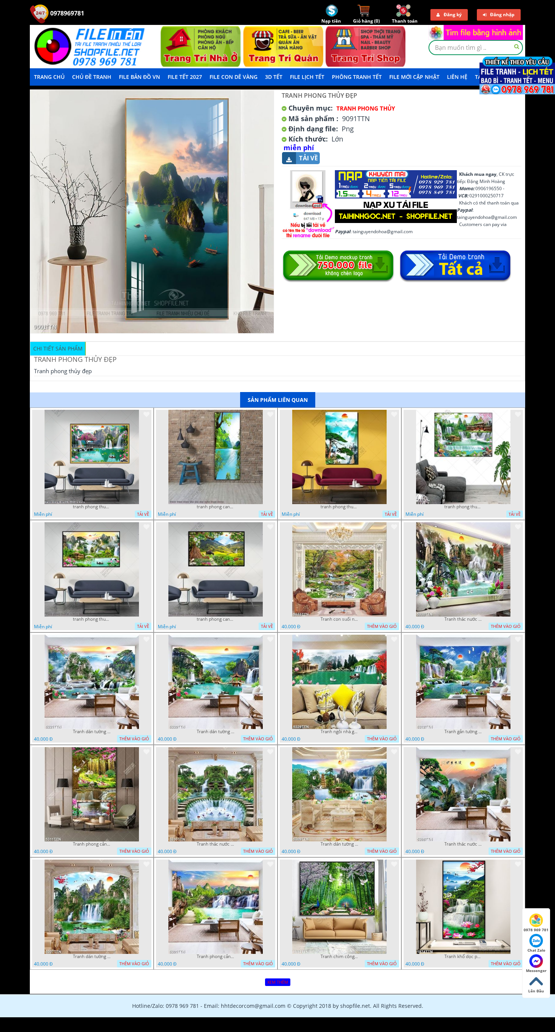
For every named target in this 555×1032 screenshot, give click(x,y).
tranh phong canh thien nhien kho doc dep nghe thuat (215, 506)
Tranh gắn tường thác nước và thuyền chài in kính (463, 731)
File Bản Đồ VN (139, 76)
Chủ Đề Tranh (91, 76)
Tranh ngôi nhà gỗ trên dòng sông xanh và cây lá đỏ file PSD (339, 731)
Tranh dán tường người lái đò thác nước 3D (92, 956)
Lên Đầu (536, 991)
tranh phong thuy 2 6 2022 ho (463, 506)
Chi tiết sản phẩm (58, 348)
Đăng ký (453, 14)
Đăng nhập (502, 14)
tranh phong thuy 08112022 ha (92, 506)
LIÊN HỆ (457, 76)
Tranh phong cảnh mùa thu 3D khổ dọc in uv (92, 844)
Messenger (536, 970)
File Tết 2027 (185, 76)
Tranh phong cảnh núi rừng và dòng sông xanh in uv (215, 956)
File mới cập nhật (414, 76)
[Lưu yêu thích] (146, 414)
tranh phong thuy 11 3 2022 (92, 619)
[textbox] (476, 47)
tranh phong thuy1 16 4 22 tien (339, 506)
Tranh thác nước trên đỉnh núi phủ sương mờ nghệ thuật (463, 844)
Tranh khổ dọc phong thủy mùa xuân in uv (463, 956)
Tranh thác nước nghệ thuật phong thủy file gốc (215, 844)
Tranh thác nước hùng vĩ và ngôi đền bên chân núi (463, 619)
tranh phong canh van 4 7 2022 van (215, 619)
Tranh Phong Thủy (365, 108)
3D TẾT (273, 76)
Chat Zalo (536, 950)
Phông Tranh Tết (357, 76)
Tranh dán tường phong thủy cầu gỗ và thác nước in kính (215, 731)
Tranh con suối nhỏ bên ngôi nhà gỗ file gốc (339, 619)
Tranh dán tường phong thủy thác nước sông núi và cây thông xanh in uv (92, 731)
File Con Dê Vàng (233, 76)
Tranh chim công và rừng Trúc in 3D (339, 956)
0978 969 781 (536, 929)
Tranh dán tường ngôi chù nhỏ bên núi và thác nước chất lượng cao (339, 844)
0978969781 (66, 13)
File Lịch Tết (307, 76)
